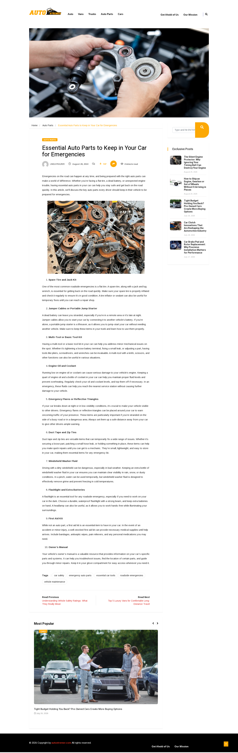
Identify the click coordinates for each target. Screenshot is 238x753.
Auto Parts (107, 14)
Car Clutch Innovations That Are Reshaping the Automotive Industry (195, 226)
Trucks (92, 14)
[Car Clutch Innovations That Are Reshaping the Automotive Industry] (175, 225)
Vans (81, 14)
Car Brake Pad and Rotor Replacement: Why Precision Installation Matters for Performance (195, 247)
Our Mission (190, 14)
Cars (120, 14)
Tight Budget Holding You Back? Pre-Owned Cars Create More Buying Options (78, 709)
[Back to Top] (226, 744)
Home (35, 125)
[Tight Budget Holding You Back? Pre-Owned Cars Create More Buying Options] (175, 203)
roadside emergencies (131, 575)
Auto (70, 14)
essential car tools (105, 575)
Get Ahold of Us (170, 14)
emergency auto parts (80, 575)
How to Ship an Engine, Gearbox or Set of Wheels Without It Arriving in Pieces (195, 184)
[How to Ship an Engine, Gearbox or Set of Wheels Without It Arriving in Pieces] (175, 182)
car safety (59, 575)
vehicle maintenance (54, 581)
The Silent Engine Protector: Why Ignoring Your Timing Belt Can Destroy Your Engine (195, 162)
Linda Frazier (57, 164)
